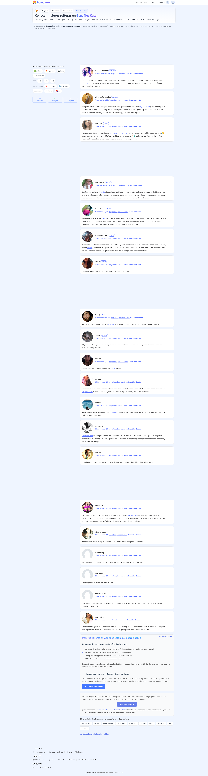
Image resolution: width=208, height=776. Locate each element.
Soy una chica (87, 392)
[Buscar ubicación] (167, 2)
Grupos (55, 101)
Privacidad (82, 759)
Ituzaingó (84, 728)
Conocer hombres (56, 752)
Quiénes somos (38, 759)
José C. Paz (132, 724)
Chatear (40, 101)
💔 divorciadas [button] (50, 86)
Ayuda (50, 759)
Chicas (113, 368)
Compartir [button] (70, 101)
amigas (111, 324)
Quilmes (142, 724)
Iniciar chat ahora (93, 686)
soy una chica (144, 106)
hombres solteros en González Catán (112, 710)
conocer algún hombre (118, 133)
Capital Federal (108, 724)
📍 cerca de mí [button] (39, 76)
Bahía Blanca (121, 724)
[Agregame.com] (37, 10)
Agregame (46, 2)
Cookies (93, 759)
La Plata (96, 724)
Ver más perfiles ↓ (165, 636)
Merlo (151, 724)
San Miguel (161, 724)
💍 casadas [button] (37, 91)
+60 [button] (53, 81)
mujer (103, 192)
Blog (34, 767)
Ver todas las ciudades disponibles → (95, 734)
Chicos (104, 218)
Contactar (60, 759)
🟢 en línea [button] (37, 71)
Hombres (114, 412)
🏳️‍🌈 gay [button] (58, 91)
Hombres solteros (158, 2)
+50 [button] (46, 81)
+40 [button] (40, 81)
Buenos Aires (124, 73)
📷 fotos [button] (61, 71)
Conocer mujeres (38, 752)
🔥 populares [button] (50, 71)
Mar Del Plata (85, 724)
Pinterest (48, 767)
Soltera (89, 83)
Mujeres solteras (142, 2)
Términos (71, 759)
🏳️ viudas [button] (49, 91)
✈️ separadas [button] (63, 86)
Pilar (169, 724)
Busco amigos (87, 436)
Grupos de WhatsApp (74, 752)
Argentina (114, 73)
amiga (89, 248)
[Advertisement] (97, 47)
